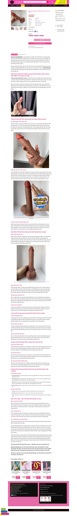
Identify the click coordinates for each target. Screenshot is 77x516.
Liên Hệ (54, 5)
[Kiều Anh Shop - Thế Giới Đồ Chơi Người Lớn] (12, 2)
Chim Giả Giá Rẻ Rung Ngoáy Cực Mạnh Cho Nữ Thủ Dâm (16, 472)
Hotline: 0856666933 (5, 513)
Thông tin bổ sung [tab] (22, 54)
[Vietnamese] (64, 5)
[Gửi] (47, 2)
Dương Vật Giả (39, 47)
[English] (66, 5)
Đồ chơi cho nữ (34, 47)
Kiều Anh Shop (14, 447)
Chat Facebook (4, 511)
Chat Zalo (3, 509)
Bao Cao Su (28, 5)
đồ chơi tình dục (32, 453)
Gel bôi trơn (44, 5)
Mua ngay (42, 39)
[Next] (25, 18)
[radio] (31, 35)
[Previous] (12, 18)
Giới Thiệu (18, 5)
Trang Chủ (13, 5)
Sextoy (22, 5)
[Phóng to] (12, 25)
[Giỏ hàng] (50, 2)
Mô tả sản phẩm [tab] (14, 54)
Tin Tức (49, 5)
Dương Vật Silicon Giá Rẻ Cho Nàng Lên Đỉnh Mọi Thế (46, 472)
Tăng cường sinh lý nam (36, 5)
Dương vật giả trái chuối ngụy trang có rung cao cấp (36, 472)
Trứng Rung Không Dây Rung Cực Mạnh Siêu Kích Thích (26, 472)
